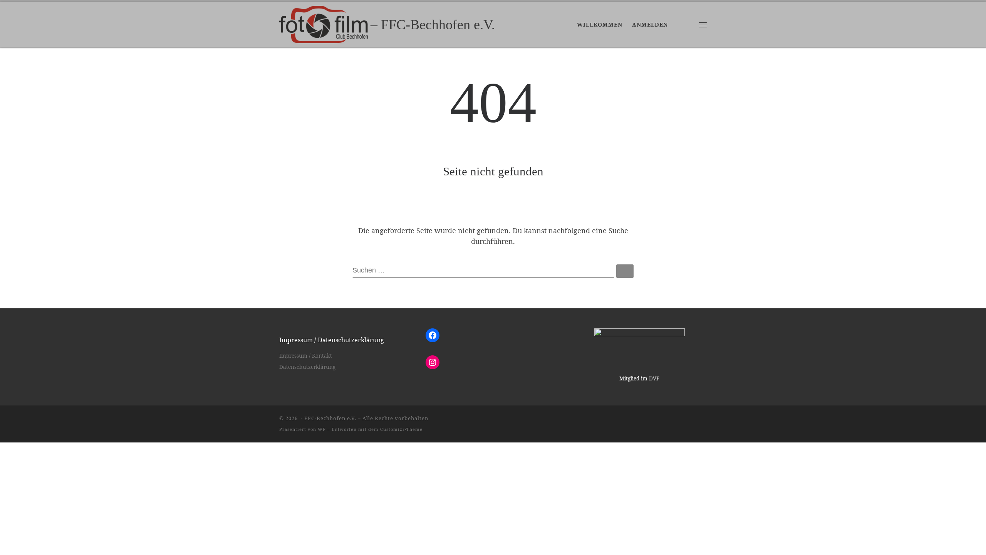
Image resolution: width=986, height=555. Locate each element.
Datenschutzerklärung (307, 366)
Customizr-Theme (401, 429)
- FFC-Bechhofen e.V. (327, 418)
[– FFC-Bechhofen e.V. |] (323, 23)
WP (322, 429)
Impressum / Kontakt (305, 355)
